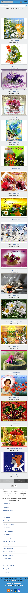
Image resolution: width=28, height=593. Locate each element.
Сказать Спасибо (8, 548)
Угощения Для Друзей (9, 551)
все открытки (7, 2)
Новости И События (8, 565)
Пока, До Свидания (8, 569)
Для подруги (16, 372)
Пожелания (16, 40)
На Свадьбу (6, 545)
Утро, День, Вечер (8, 510)
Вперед (20, 481)
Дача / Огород (7, 558)
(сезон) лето (16, 117)
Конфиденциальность (13, 583)
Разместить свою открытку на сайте (14, 580)
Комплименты (7, 562)
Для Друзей (6, 527)
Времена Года (7, 521)
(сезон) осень (16, 423)
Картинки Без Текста (9, 541)
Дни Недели (6, 517)
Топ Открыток (7, 503)
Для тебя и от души (16, 321)
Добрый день (16, 66)
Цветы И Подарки (8, 555)
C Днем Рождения (8, 514)
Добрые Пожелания (8, 524)
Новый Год (6, 572)
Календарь (6, 507)
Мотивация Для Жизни (9, 538)
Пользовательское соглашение (14, 585)
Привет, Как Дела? (8, 531)
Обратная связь (23, 578)
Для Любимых (7, 534)
